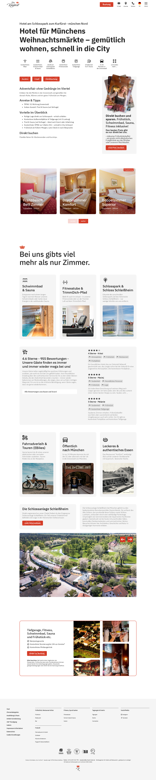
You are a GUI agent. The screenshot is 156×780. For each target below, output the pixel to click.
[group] (38, 191)
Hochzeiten (95, 721)
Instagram (124, 714)
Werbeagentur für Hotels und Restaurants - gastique (109, 760)
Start (8, 709)
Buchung (106, 4)
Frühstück (37, 714)
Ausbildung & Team (13, 715)
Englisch (140, 2)
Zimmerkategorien (13, 712)
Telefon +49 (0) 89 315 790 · (71, 760)
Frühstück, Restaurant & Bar (44, 710)
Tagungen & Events (98, 710)
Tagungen (94, 714)
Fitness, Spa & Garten (71, 710)
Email (37, 79)
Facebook (124, 718)
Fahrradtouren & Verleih (41, 732)
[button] (146, 4)
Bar (36, 721)
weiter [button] (83, 221)
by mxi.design (127, 760)
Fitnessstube (67, 714)
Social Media (125, 710)
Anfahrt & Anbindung (14, 719)
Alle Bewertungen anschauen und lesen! (41, 392)
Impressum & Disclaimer (15, 728)
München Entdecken (40, 738)
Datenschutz (11, 731)
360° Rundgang (12, 722)
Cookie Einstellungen (13, 735)
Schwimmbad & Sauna (70, 718)
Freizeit (37, 728)
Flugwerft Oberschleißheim (42, 742)
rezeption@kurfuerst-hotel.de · (88, 760)
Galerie (9, 725)
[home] (13, 4)
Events (94, 718)
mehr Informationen (33, 523)
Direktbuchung (51, 79)
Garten (65, 721)
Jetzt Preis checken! (116, 147)
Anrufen (25, 79)
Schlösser (37, 735)
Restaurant (38, 718)
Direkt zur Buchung (37, 653)
